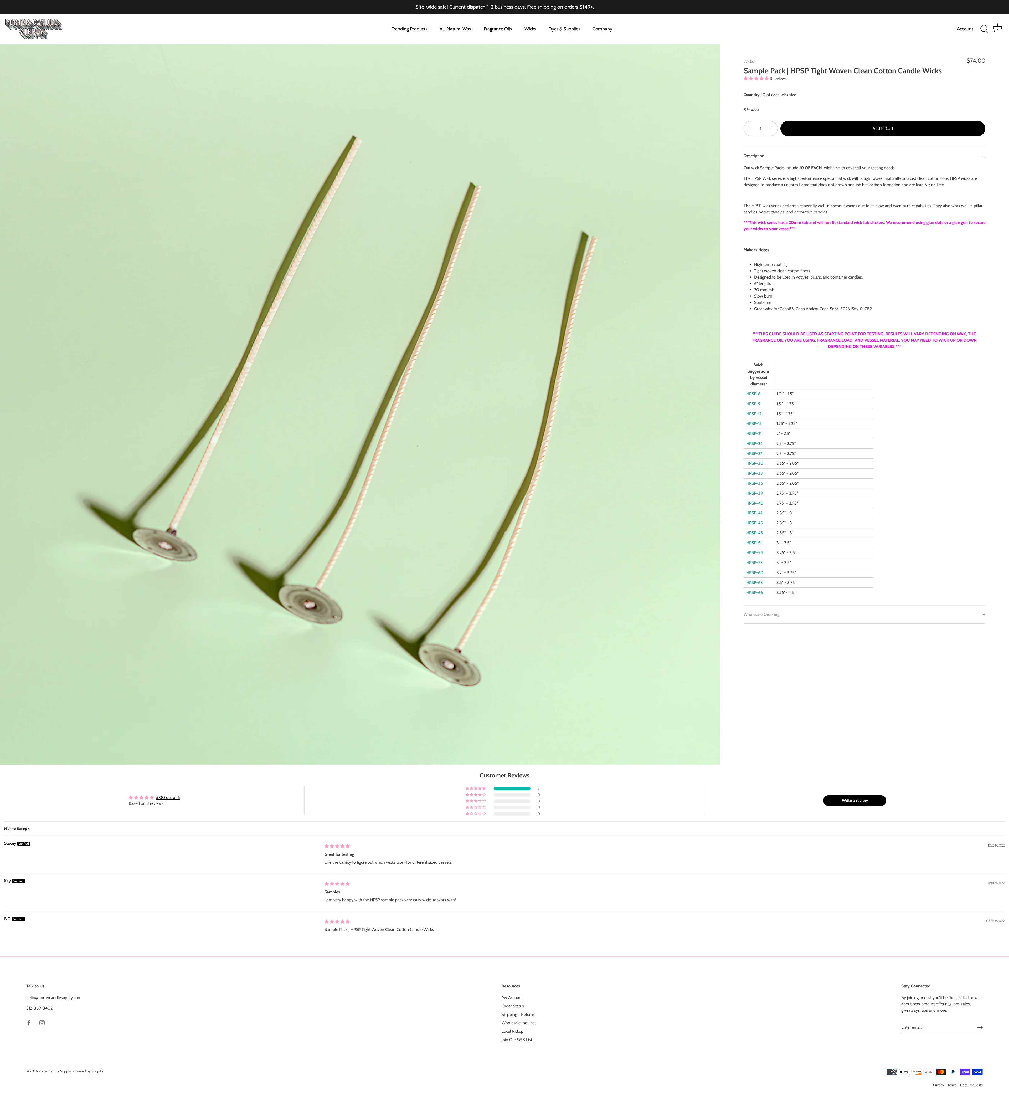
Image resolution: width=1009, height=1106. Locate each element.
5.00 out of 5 (168, 797)
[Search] (984, 29)
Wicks (530, 29)
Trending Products (409, 29)
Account (965, 29)
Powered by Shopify (88, 1071)
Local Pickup (512, 1031)
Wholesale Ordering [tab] (761, 614)
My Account (512, 997)
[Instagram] (42, 1022)
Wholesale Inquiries (519, 1022)
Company (602, 29)
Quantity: (752, 94)
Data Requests (971, 1085)
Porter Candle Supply (55, 1071)
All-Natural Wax (455, 29)
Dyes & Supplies (564, 29)
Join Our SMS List (517, 1039)
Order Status (513, 1005)
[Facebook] (29, 1022)
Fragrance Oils (498, 29)
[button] (757, 78)
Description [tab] (754, 155)
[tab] (864, 385)
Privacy (938, 1085)
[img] (337, 846)
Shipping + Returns (518, 1014)
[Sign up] (980, 1027)
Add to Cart (883, 128)
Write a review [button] (855, 800)
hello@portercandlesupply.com (53, 997)
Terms (952, 1085)
